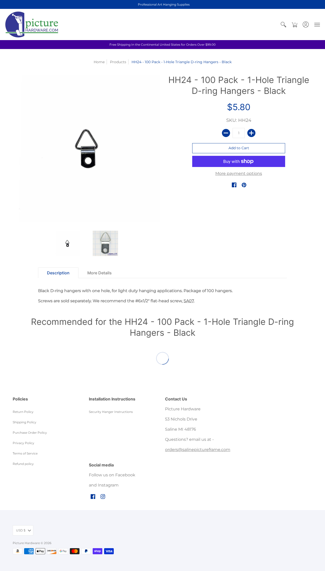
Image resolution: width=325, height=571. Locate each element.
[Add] (251, 133)
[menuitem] (283, 24)
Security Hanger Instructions (111, 412)
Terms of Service (25, 453)
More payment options (238, 173)
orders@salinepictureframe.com (197, 449)
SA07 (189, 300)
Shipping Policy (24, 422)
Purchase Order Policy (30, 432)
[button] (283, 24)
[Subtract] (226, 133)
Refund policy (23, 464)
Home (99, 62)
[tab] (58, 272)
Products (118, 62)
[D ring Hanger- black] (105, 243)
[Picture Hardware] (31, 24)
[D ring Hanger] (67, 243)
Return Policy (23, 412)
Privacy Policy (23, 443)
